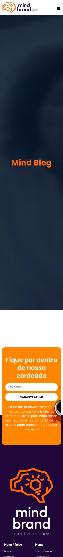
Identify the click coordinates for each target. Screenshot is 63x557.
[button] (58, 8)
